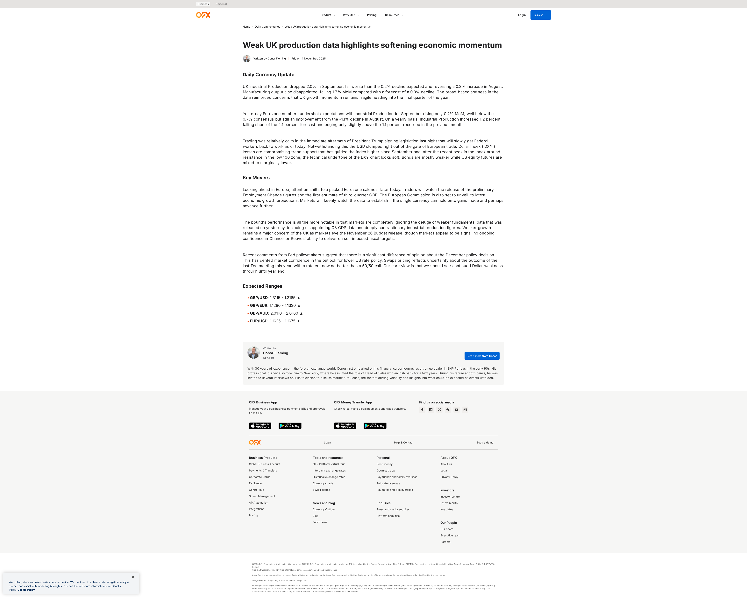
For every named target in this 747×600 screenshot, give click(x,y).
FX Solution (256, 483)
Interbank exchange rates (329, 470)
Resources (392, 15)
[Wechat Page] (448, 410)
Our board (446, 529)
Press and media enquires (393, 509)
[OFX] (203, 15)
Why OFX (349, 15)
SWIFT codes (321, 489)
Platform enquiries (388, 515)
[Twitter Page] (439, 410)
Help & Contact (403, 442)
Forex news (320, 522)
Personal (221, 4)
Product (326, 15)
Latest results (449, 503)
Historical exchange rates (329, 476)
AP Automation (258, 502)
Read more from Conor (482, 356)
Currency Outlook (324, 509)
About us (446, 464)
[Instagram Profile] (465, 410)
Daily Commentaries (267, 26)
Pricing (372, 15)
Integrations (256, 509)
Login (327, 442)
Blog (315, 515)
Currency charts (323, 483)
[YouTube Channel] (456, 410)
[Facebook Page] (422, 410)
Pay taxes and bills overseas (395, 489)
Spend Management (262, 496)
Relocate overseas (388, 483)
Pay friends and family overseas (397, 476)
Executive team (450, 535)
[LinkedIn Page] (431, 410)
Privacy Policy (449, 476)
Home (246, 26)
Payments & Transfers (263, 470)
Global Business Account (264, 464)
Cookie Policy (26, 589)
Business (203, 4)
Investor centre (450, 496)
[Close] (133, 577)
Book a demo (485, 442)
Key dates (446, 509)
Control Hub (256, 489)
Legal (443, 470)
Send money (385, 464)
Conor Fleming (277, 58)
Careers (445, 541)
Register (538, 14)
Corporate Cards (259, 476)
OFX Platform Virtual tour (329, 464)
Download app (386, 470)
